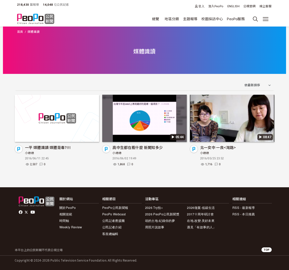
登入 (201, 6)
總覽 (155, 19)
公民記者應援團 (113, 220)
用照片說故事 (154, 227)
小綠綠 (29, 153)
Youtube (33, 212)
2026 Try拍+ (154, 207)
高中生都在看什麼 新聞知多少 (137, 147)
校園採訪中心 (212, 19)
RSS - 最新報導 (243, 207)
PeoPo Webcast (114, 214)
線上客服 (266, 6)
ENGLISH (233, 6)
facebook (21, 212)
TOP (266, 250)
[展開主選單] (266, 19)
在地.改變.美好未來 (200, 220)
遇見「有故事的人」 (201, 227)
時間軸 (64, 220)
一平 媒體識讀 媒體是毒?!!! (48, 147)
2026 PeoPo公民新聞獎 (162, 214)
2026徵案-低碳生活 (201, 207)
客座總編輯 (110, 233)
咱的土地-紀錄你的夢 (160, 220)
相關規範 (65, 214)
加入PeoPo (216, 6)
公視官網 (249, 6)
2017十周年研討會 (200, 214)
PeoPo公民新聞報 (115, 207)
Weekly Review (70, 227)
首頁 (20, 32)
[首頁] (35, 19)
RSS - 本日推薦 (243, 214)
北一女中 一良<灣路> (218, 147)
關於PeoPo (67, 207)
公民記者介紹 (111, 227)
